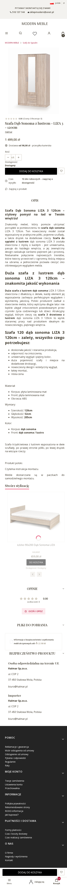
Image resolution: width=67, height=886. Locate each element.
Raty (7, 765)
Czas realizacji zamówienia (18, 837)
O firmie (9, 852)
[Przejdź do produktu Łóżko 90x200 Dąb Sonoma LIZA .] (36, 517)
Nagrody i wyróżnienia (16, 856)
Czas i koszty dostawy (16, 833)
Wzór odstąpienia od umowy (19, 750)
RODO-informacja (14, 810)
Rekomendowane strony (17, 807)
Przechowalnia (12, 788)
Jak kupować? (12, 814)
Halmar (8, 131)
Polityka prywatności (15, 803)
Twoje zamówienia (14, 780)
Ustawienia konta (13, 784)
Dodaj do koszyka (31, 171)
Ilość (7, 151)
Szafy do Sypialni (30, 42)
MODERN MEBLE (35, 23)
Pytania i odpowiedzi (15, 758)
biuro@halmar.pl (18, 686)
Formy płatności (13, 830)
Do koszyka (36, 562)
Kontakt (9, 860)
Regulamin (10, 761)
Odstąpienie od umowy (16, 754)
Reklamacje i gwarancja (17, 746)
